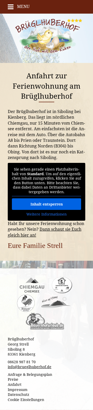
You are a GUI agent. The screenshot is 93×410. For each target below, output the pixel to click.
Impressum (17, 389)
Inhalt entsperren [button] (46, 204)
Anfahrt (14, 384)
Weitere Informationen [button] (46, 214)
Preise (13, 379)
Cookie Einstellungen (26, 399)
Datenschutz (18, 394)
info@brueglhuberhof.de (29, 366)
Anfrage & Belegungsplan (30, 374)
